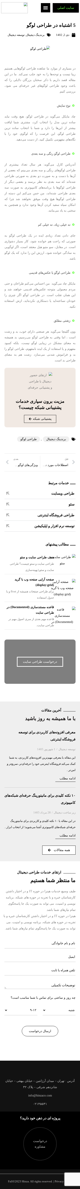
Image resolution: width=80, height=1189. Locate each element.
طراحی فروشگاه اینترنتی (56, 515)
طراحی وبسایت (62, 493)
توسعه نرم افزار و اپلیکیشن (54, 526)
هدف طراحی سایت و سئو (37, 557)
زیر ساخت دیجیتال (65, 812)
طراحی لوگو (28, 439)
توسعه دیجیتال (16, 35)
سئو (71, 504)
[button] (45, 8)
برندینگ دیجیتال (35, 35)
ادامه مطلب (68, 778)
